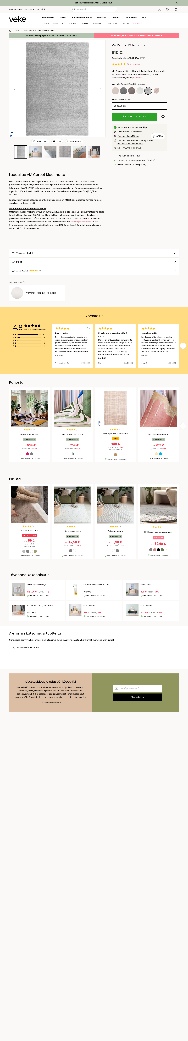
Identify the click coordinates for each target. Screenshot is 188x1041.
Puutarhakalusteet (81, 17)
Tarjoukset (138, 24)
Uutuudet (73, 24)
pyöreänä (137, 77)
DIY (144, 17)
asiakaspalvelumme (81, 221)
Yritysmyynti (29, 9)
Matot (63, 17)
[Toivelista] (168, 9)
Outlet (126, 24)
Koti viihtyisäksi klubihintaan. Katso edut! (93, 3)
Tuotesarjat (98, 24)
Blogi (47, 24)
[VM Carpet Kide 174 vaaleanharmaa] (139, 90)
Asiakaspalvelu (15, 9)
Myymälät (41, 9)
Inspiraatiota (59, 24)
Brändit (85, 24)
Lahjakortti (113, 24)
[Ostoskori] (176, 9)
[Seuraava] (100, 89)
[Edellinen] (14, 89)
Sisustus (101, 17)
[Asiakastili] (159, 9)
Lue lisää (59, 355)
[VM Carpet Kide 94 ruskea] (131, 90)
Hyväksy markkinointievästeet (26, 647)
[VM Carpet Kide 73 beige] (115, 90)
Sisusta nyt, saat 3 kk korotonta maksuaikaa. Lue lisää (136, 35)
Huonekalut (48, 17)
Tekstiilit (115, 17)
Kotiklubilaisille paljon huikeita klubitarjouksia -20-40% (51, 35)
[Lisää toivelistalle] (163, 117)
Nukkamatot (29, 31)
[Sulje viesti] (177, 3)
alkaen (131, 58)
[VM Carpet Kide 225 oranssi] (156, 90)
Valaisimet (131, 17)
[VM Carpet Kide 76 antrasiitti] (123, 90)
